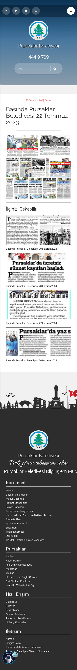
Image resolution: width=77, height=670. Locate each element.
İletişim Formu (14, 643)
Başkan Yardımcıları (17, 494)
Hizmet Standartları (16, 502)
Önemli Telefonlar (16, 614)
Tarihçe (10, 556)
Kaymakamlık (13, 560)
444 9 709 (38, 57)
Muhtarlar (11, 568)
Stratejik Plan (13, 519)
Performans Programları (19, 511)
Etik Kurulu (12, 535)
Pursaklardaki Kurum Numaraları (24, 647)
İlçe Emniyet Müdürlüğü (19, 564)
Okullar (10, 572)
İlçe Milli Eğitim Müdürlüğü (20, 585)
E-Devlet (10, 605)
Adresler (10, 638)
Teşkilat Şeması (15, 531)
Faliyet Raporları (15, 507)
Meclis (9, 490)
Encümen (11, 527)
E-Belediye (12, 601)
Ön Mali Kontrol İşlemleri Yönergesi (25, 540)
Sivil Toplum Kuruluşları (19, 581)
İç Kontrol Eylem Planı (18, 523)
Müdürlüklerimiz (15, 498)
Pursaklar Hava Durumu (19, 618)
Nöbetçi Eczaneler (16, 622)
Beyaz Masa (13, 610)
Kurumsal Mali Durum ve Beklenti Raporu (29, 515)
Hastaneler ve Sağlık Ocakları (22, 577)
